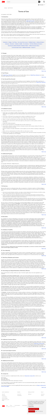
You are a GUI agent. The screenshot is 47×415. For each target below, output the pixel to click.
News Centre (19, 394)
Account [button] (42, 4)
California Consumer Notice (34, 45)
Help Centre (42, 394)
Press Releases (19, 395)
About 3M (3, 394)
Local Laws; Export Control (16, 47)
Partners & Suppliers (5, 398)
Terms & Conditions (17, 405)
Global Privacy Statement (7, 75)
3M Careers (3, 395)
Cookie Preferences (25, 405)
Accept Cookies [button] (31, 411)
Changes (10, 42)
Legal (7, 405)
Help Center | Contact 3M (39, 343)
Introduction (5, 42)
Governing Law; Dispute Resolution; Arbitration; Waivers (18, 45)
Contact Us (33, 47)
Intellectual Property (40, 42)
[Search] (39, 2)
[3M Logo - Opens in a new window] (3, 2)
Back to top (44, 71)
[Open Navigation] (44, 2)
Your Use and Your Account (23, 42)
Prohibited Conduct (32, 42)
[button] (39, 411)
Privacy (11, 405)
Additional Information (26, 47)
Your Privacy (14, 42)
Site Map (42, 395)
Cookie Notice (31, 406)
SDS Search (29, 394)
